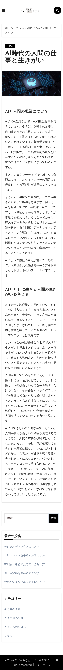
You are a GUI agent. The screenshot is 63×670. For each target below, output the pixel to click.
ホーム (9, 28)
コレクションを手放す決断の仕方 (24, 555)
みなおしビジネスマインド (39, 660)
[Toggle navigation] (3, 10)
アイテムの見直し (15, 627)
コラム (20, 28)
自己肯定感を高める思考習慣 (22, 573)
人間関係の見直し (15, 618)
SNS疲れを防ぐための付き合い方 (24, 564)
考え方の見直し (13, 609)
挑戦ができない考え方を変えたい (24, 582)
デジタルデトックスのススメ (22, 546)
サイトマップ (42, 665)
